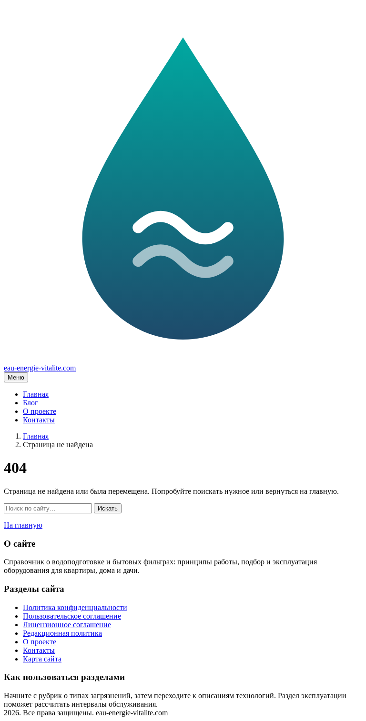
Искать (108, 508)
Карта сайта (42, 659)
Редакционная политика (62, 633)
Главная (36, 394)
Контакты (39, 420)
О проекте (39, 411)
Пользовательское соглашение (72, 616)
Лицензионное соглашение (67, 625)
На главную (23, 525)
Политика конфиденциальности (75, 607)
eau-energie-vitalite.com (40, 368)
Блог (30, 403)
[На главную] (183, 359)
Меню (16, 377)
